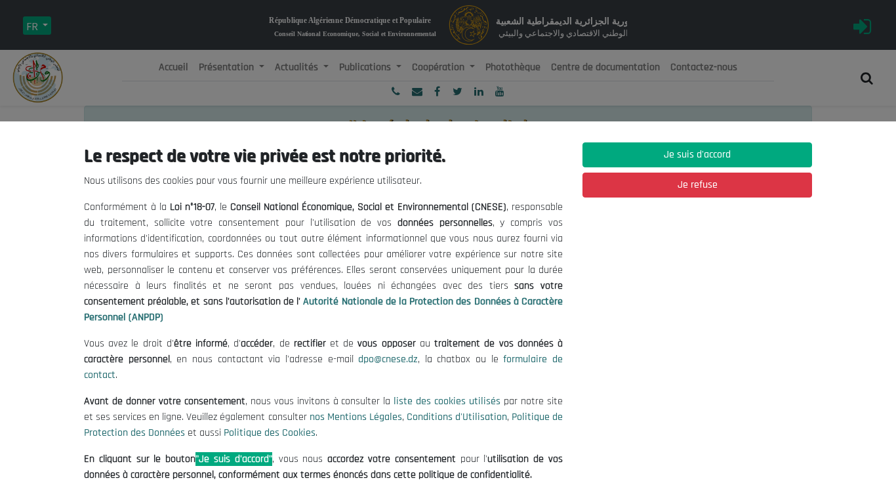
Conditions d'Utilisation (457, 417)
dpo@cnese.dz (388, 359)
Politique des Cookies (270, 433)
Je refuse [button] (698, 185)
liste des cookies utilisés (447, 401)
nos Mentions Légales (356, 417)
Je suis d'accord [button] (697, 154)
